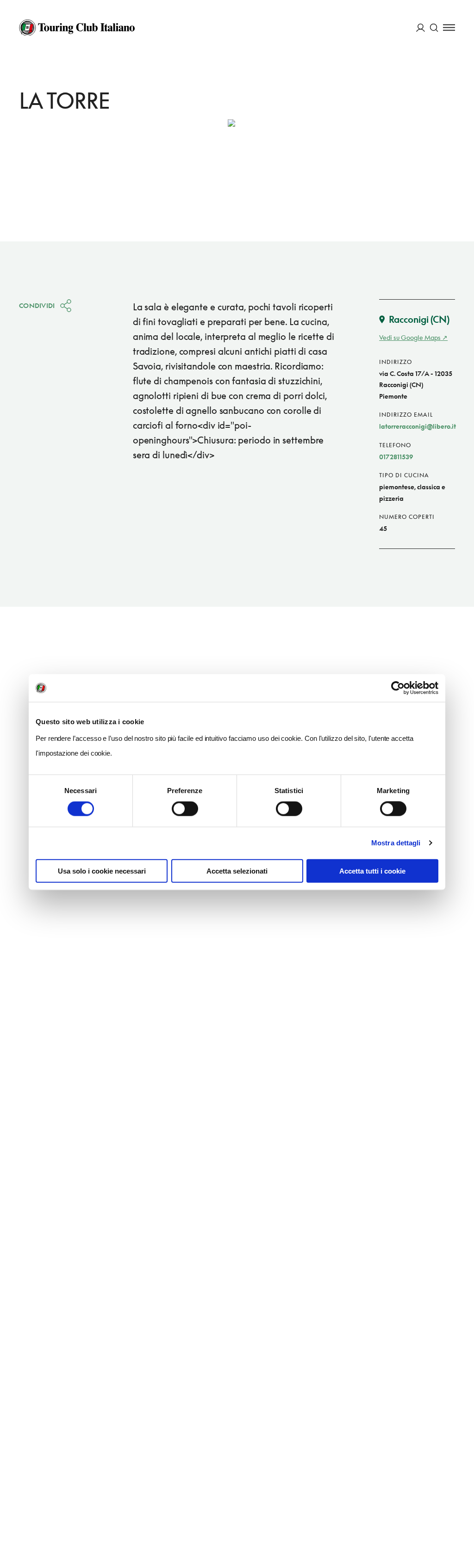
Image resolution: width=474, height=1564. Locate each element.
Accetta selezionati (237, 870)
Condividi (37, 305)
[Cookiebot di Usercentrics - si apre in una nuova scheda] (397, 688)
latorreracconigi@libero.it (417, 426)
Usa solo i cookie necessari (102, 870)
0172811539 (396, 457)
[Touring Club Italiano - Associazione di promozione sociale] (77, 27)
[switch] (185, 808)
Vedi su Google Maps (410, 337)
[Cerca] (434, 27)
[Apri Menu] (449, 27)
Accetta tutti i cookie (372, 870)
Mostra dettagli (396, 843)
